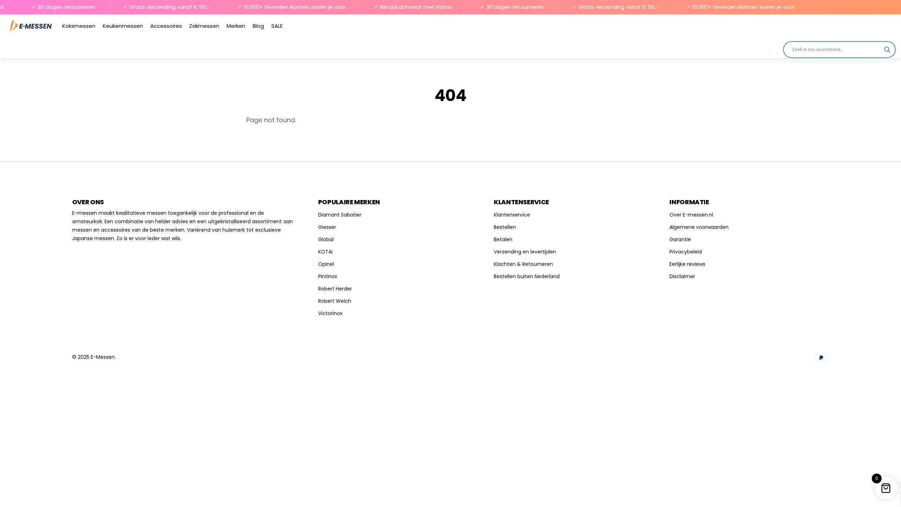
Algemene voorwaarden (699, 227)
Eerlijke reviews (687, 264)
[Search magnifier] (887, 50)
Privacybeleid (685, 251)
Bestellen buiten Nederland (527, 276)
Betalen (503, 239)
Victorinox (330, 313)
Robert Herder (335, 288)
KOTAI (325, 251)
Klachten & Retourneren (523, 264)
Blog (258, 26)
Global (326, 239)
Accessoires (166, 26)
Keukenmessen (123, 26)
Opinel (326, 264)
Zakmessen (204, 26)
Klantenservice (512, 214)
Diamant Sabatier (339, 214)
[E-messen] (31, 26)
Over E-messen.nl (691, 214)
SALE (277, 26)
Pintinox (327, 276)
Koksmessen (78, 26)
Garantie (680, 239)
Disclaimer (682, 276)
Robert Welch (334, 301)
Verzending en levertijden (525, 251)
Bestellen (505, 227)
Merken (236, 26)
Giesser (327, 227)
